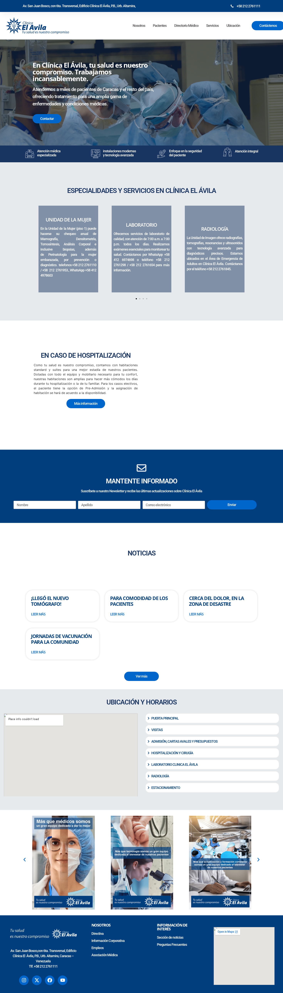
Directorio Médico (186, 26)
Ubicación (233, 26)
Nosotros (139, 26)
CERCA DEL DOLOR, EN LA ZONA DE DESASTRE (216, 601)
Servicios (212, 26)
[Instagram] (24, 980)
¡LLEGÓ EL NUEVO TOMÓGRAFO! (50, 601)
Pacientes (160, 26)
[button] (136, 298)
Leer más (38, 614)
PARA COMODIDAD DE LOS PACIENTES (139, 601)
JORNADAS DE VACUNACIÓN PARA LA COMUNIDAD (61, 639)
